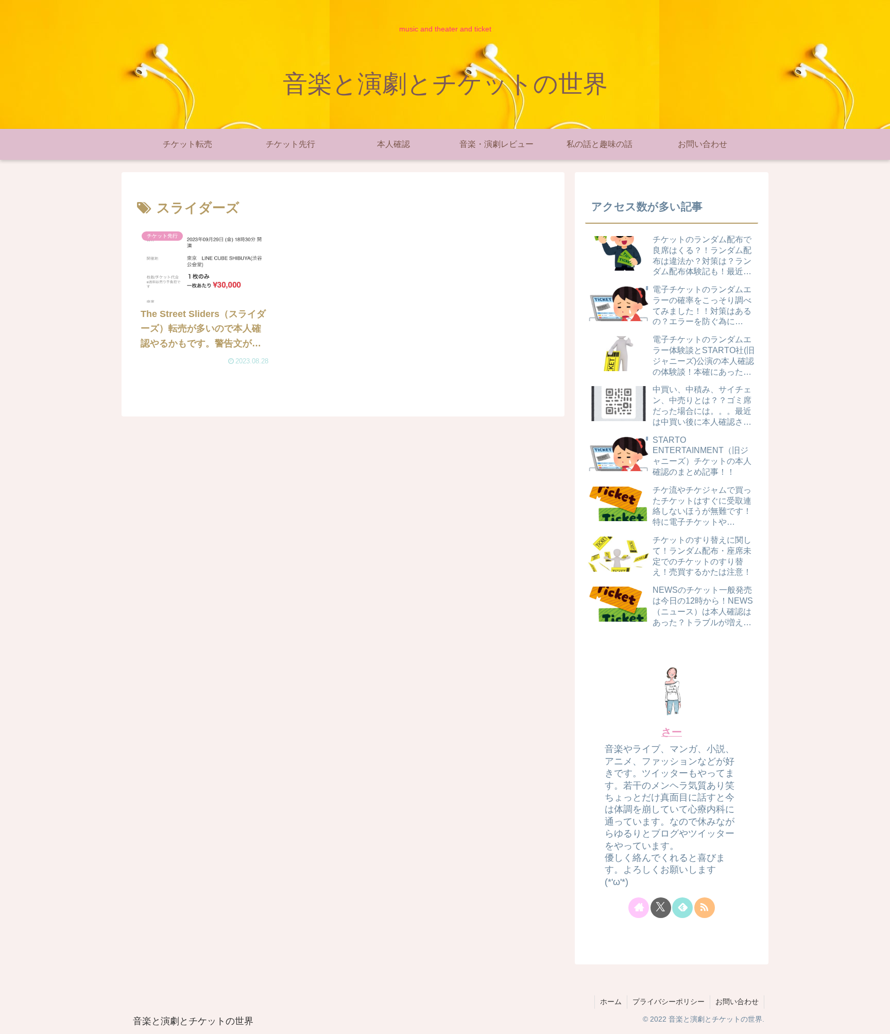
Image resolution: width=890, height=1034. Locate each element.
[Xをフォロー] (661, 907)
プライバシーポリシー (668, 1001)
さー (671, 732)
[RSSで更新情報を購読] (704, 907)
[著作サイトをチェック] (638, 907)
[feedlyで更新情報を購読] (682, 907)
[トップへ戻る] (874, 1018)
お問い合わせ (737, 1001)
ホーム (611, 1001)
